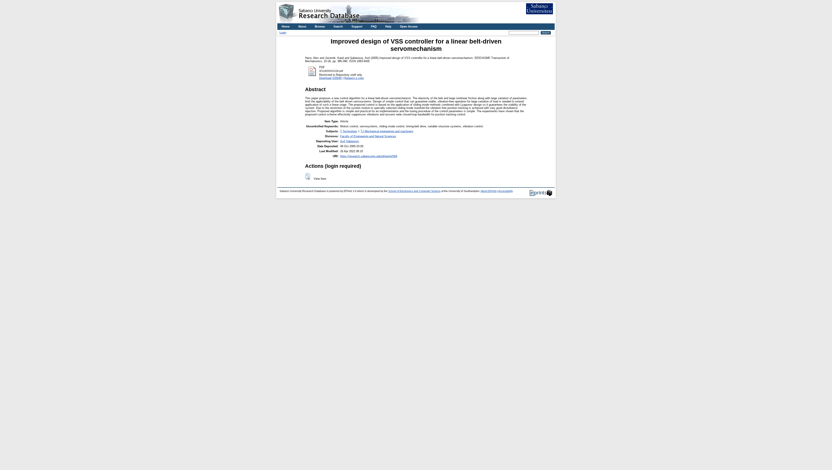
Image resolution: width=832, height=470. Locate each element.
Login (283, 32)
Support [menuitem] (356, 26)
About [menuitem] (302, 26)
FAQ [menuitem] (374, 26)
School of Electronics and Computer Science (414, 191)
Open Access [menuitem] (409, 26)
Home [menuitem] (285, 26)
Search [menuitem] (338, 26)
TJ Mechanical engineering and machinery (387, 131)
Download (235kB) (330, 78)
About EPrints (489, 191)
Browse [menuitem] (320, 26)
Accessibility (505, 191)
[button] (307, 176)
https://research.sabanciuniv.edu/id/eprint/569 (368, 156)
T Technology (348, 131)
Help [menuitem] (388, 26)
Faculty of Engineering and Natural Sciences (368, 136)
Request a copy (354, 78)
